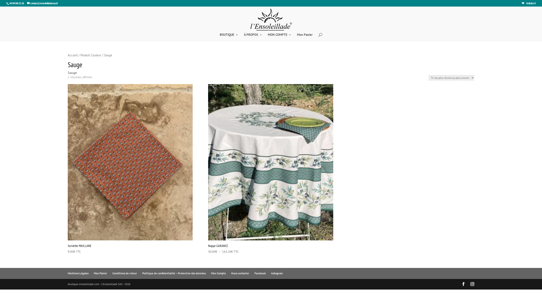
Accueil (73, 55)
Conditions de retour (124, 273)
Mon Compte (218, 273)
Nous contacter (240, 273)
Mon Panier (304, 35)
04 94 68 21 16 (16, 3)
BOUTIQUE (227, 35)
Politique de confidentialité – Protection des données (174, 273)
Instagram (277, 273)
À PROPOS (251, 35)
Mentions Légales (78, 273)
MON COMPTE (277, 35)
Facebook (260, 273)
